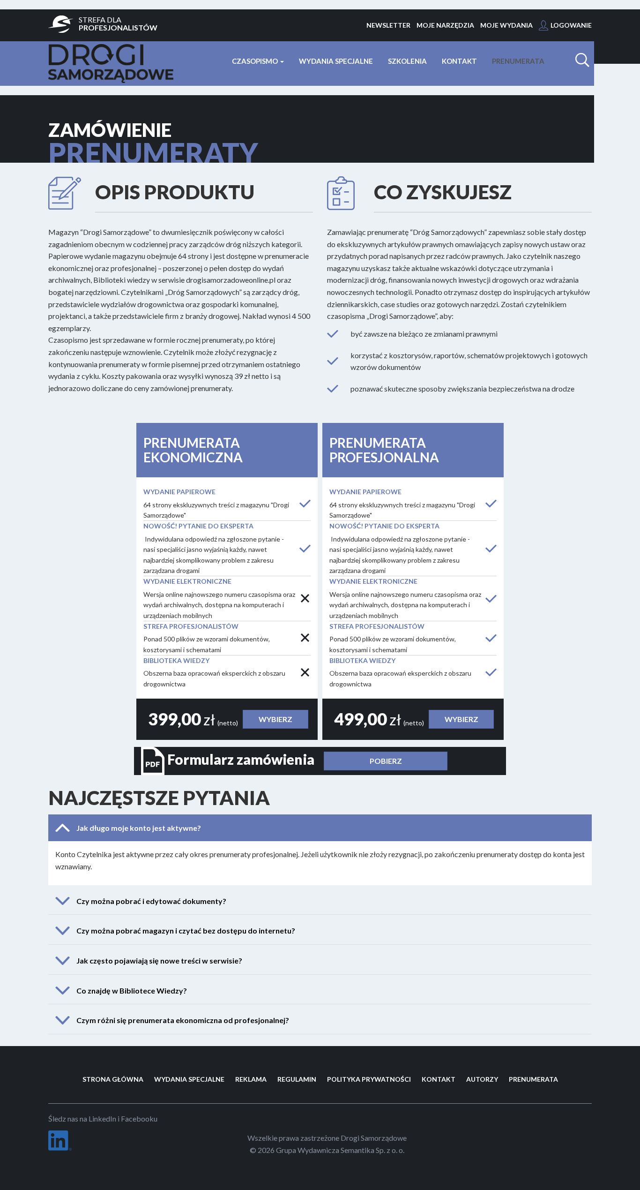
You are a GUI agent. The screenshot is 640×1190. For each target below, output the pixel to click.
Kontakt (459, 61)
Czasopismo (255, 61)
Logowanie (571, 25)
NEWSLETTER (388, 25)
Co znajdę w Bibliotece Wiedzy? (131, 991)
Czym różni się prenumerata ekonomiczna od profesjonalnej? (182, 1020)
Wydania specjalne (336, 61)
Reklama (251, 1079)
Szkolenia (407, 61)
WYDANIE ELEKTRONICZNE (187, 581)
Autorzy (482, 1079)
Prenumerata (518, 61)
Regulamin (296, 1079)
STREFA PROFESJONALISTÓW (190, 626)
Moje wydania (506, 25)
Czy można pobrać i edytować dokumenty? (151, 901)
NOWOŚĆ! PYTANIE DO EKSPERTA (198, 526)
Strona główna (112, 1079)
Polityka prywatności (369, 1079)
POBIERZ (386, 760)
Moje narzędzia (445, 25)
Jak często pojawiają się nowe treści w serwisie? (159, 961)
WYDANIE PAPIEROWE (179, 492)
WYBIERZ (275, 719)
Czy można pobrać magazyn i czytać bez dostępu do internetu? (185, 930)
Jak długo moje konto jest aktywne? (138, 828)
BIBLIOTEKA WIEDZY (176, 660)
